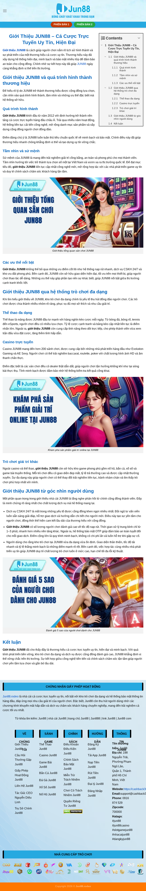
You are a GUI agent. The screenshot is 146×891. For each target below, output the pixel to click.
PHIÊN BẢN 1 (61, 24)
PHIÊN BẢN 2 (84, 24)
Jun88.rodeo (11, 696)
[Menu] (5, 10)
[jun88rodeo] (73, 10)
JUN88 (81, 63)
